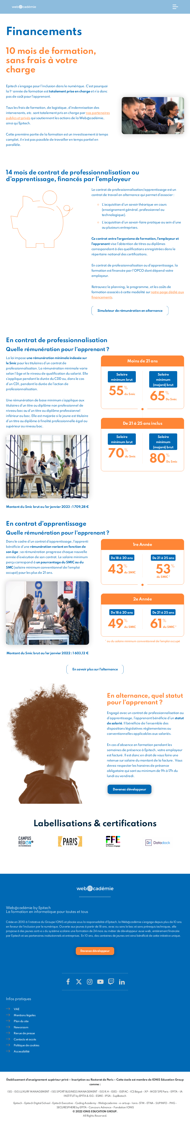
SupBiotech (119, 1096)
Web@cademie (107, 1103)
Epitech (17, 1103)
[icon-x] (78, 982)
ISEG (114, 1091)
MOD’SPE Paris (159, 1091)
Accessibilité (22, 1051)
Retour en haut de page (178, 1109)
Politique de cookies (26, 1045)
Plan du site (21, 1021)
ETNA (150, 1103)
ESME (99, 1096)
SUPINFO (161, 1103)
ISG (9, 1091)
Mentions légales (24, 1015)
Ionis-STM (138, 1103)
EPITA (174, 1091)
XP (146, 1091)
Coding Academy (85, 1103)
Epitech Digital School (37, 1103)
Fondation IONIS (124, 1107)
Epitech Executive (62, 1103)
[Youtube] (100, 982)
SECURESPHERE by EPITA (72, 1107)
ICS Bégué (136, 1091)
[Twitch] (111, 982)
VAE (16, 1009)
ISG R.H (104, 1091)
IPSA (108, 1096)
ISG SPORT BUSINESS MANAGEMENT (74, 1091)
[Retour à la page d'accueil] (24, 7)
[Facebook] (68, 982)
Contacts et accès (25, 1039)
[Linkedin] (121, 982)
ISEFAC (123, 1091)
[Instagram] (89, 982)
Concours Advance (100, 1107)
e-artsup (124, 1103)
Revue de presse (24, 1033)
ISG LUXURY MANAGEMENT (31, 1091)
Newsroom (21, 1027)
